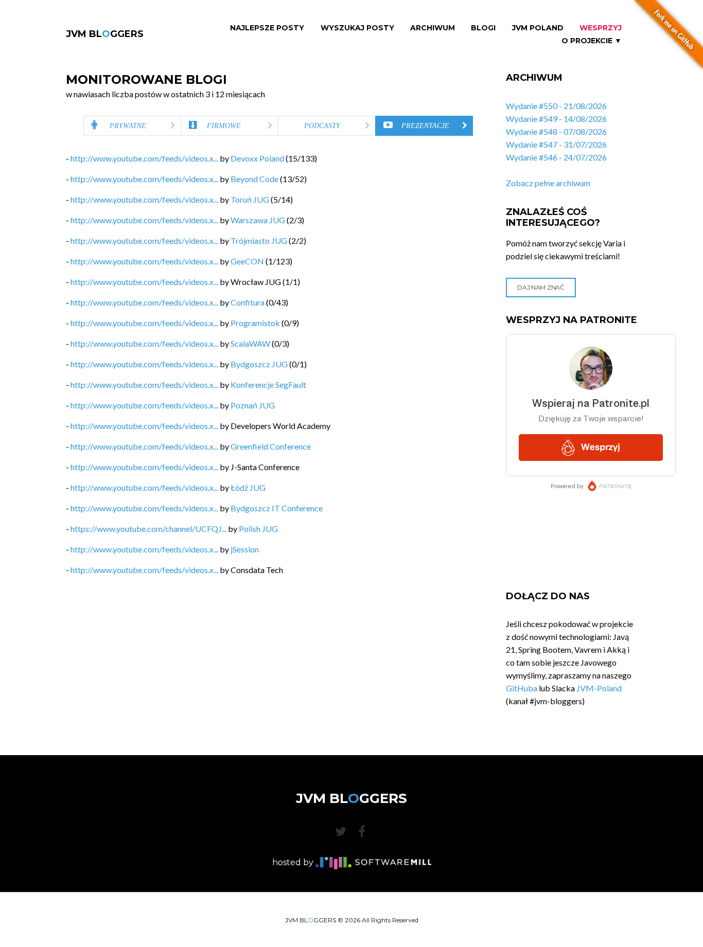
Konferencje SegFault (268, 384)
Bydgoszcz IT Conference (277, 508)
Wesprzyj (600, 28)
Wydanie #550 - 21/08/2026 (556, 106)
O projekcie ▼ (591, 41)
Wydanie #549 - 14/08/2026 (556, 118)
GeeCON (247, 261)
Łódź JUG (248, 487)
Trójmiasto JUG (259, 240)
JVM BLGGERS (105, 34)
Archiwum (432, 28)
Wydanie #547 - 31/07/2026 (556, 144)
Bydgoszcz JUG (259, 364)
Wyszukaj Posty (357, 28)
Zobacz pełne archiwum (548, 183)
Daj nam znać (540, 287)
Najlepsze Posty (267, 28)
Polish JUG (258, 528)
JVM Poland (538, 28)
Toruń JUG (250, 199)
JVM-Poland (599, 688)
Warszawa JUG (258, 220)
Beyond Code (254, 179)
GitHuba (521, 688)
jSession (245, 549)
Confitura (248, 302)
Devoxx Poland (257, 158)
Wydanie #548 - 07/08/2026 (556, 131)
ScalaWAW (250, 343)
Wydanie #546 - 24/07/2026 (556, 157)
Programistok (255, 323)
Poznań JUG (253, 405)
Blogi (483, 28)
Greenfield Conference (271, 446)
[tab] (132, 126)
